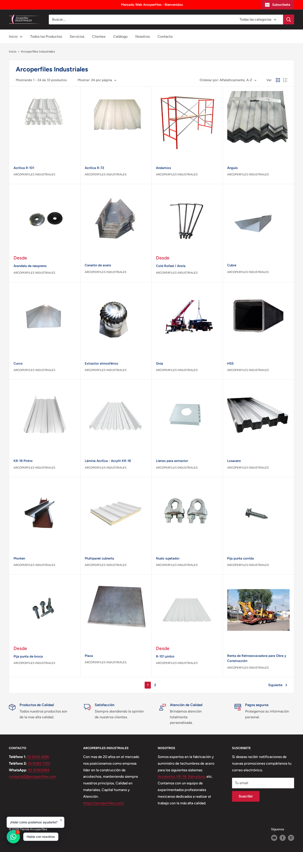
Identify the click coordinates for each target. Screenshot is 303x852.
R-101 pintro (165, 656)
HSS (230, 363)
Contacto (165, 36)
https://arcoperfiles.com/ (103, 803)
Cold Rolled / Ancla (170, 266)
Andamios (163, 168)
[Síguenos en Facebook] (282, 838)
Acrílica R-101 (24, 168)
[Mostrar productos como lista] (285, 80)
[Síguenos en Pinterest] (291, 838)
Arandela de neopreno (30, 266)
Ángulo (232, 168)
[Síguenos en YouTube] (274, 838)
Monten (19, 558)
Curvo (18, 363)
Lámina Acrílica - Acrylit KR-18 (108, 461)
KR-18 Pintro (23, 461)
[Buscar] (288, 19)
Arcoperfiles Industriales (34, 174)
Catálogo (120, 36)
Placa (89, 656)
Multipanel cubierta (99, 558)
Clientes (98, 36)
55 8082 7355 (39, 763)
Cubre (231, 265)
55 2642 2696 (37, 757)
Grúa (159, 363)
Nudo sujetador (167, 558)
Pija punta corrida (240, 558)
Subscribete (281, 5)
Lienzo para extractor (172, 461)
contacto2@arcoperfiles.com (32, 776)
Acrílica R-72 (94, 168)
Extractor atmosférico (101, 363)
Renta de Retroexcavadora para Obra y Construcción (256, 658)
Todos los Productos (46, 36)
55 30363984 (38, 770)
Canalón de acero (98, 265)
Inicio (13, 36)
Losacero (234, 461)
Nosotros (142, 36)
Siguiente (275, 685)
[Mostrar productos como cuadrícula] (278, 80)
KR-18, (182, 776)
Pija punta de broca (28, 656)
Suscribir (246, 796)
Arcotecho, (167, 776)
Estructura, (197, 776)
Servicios (77, 36)
